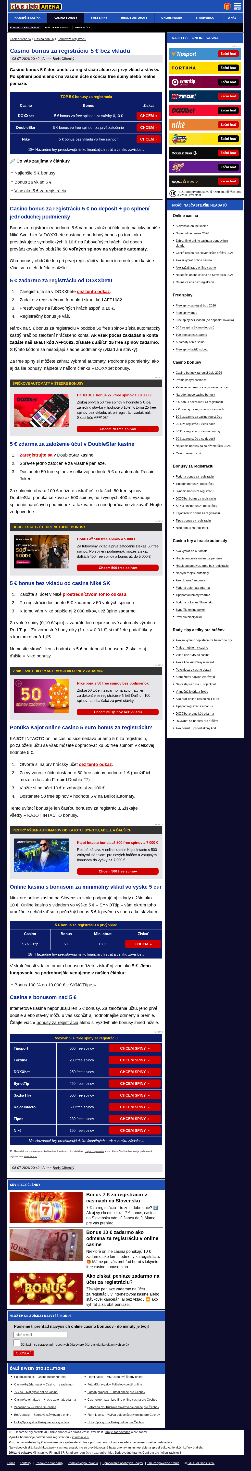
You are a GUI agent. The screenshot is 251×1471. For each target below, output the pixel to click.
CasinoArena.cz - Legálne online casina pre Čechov (122, 1399)
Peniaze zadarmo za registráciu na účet (202, 387)
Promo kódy (82, 27)
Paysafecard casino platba (193, 669)
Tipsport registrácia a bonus (194, 706)
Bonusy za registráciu (24, 27)
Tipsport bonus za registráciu (195, 484)
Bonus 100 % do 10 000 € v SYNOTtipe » (55, 984)
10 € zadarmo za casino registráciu (199, 416)
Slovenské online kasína (192, 226)
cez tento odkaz (93, 291)
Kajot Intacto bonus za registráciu (198, 513)
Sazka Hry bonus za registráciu (196, 506)
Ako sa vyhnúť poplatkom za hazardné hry (204, 640)
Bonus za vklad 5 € (33, 182)
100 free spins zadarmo (191, 335)
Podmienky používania (83, 1463)
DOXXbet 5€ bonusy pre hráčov (197, 721)
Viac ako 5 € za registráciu (40, 190)
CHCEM (147, 116)
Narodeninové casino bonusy (195, 394)
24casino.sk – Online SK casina (35, 1407)
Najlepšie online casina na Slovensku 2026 (205, 275)
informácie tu (30, 1156)
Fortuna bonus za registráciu (195, 476)
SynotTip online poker (190, 609)
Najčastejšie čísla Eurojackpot (196, 684)
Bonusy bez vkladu (57, 27)
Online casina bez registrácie (195, 282)
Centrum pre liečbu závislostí (161, 1452)
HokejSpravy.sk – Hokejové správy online (41, 1422)
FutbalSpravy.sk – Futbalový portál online (115, 1384)
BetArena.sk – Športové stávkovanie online (42, 1415)
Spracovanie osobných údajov (122, 1463)
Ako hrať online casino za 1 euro (197, 699)
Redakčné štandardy (49, 1463)
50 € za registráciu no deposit (195, 438)
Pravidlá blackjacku (189, 617)
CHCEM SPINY (133, 1048)
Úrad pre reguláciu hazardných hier (89, 1452)
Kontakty (25, 1463)
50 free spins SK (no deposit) (195, 327)
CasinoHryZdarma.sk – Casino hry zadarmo (43, 1384)
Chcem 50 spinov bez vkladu (118, 712)
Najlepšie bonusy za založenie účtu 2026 (203, 446)
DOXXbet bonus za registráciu (196, 498)
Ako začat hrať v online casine (196, 267)
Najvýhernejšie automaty (192, 573)
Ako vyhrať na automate (192, 551)
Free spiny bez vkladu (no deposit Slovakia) (205, 320)
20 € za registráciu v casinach (195, 424)
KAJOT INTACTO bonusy (52, 815)
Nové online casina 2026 (192, 233)
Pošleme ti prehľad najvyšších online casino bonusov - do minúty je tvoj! (81, 1326)
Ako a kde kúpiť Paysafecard (195, 662)
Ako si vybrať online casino (194, 260)
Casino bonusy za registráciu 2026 (199, 372)
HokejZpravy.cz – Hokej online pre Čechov (116, 1422)
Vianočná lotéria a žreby (192, 691)
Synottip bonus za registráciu (195, 491)
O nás (11, 1463)
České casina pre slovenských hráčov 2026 (205, 253)
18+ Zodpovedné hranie (163, 1463)
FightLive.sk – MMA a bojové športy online (115, 1377)
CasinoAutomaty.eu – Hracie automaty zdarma (45, 1399)
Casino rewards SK (188, 453)
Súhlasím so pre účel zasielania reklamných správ (75, 1344)
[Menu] (237, 6)
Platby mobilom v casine (192, 647)
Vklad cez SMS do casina (193, 655)
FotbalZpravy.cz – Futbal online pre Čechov (116, 1392)
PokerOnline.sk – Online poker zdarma (40, 1377)
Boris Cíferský (63, 59)
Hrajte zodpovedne (94, 1151)
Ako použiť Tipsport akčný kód (196, 728)
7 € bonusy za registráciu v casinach (200, 409)
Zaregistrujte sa (36, 455)
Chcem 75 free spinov (118, 429)
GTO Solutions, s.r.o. (201, 1463)
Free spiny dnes (186, 313)
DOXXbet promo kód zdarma (195, 713)
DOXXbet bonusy (112, 368)
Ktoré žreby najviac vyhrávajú (195, 677)
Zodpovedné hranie (128, 1452)
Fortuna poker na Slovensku (194, 602)
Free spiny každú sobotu (192, 349)
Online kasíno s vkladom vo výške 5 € (58, 905)
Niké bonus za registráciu (193, 528)
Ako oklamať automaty (191, 580)
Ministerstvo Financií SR (49, 1452)
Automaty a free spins (190, 342)
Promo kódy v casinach (191, 380)
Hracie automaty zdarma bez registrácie (202, 565)
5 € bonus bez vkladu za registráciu (199, 402)
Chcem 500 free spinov (118, 568)
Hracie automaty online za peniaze (199, 558)
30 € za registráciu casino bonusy (198, 431)
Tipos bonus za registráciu (193, 520)
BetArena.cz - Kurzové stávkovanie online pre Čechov (123, 1407)
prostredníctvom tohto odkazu (94, 594)
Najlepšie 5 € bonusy (34, 173)
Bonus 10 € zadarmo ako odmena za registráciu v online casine (122, 1238)
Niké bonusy (38, 656)
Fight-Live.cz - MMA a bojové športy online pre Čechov (124, 1415)
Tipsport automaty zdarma (193, 595)
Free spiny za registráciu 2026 (196, 305)
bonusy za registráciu (57, 1022)
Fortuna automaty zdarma (193, 587)
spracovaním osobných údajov (58, 1344)
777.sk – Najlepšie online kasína (36, 1392)
